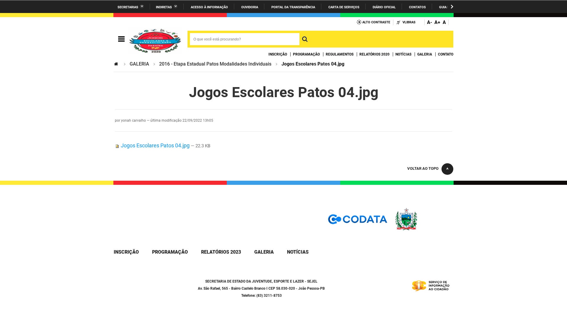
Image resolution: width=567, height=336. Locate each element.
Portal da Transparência (293, 7)
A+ (437, 22)
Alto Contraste (376, 22)
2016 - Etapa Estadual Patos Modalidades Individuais (215, 64)
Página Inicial (117, 64)
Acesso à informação (209, 7)
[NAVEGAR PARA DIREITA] (452, 7)
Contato (445, 54)
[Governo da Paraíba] (423, 229)
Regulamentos (339, 54)
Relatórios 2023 (221, 252)
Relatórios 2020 (374, 54)
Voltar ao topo (423, 168)
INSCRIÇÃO (126, 252)
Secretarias (128, 7)
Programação (306, 54)
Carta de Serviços (343, 7)
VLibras (409, 22)
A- (429, 22)
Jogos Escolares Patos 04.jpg (155, 145)
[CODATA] (357, 221)
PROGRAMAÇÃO (170, 252)
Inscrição (277, 54)
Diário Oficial (384, 7)
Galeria (424, 54)
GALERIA (139, 64)
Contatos (417, 7)
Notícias (403, 54)
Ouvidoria (249, 7)
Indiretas (164, 7)
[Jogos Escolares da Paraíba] (155, 39)
